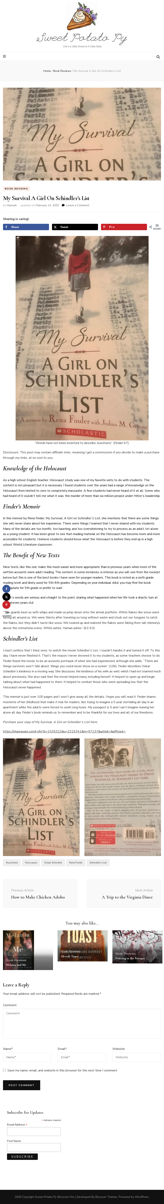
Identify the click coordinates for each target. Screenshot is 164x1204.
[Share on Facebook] (6, 589)
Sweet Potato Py (45, 1197)
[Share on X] (6, 597)
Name (8, 1049)
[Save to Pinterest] (6, 605)
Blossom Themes (106, 1197)
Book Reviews (16, 188)
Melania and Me (16, 965)
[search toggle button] (158, 57)
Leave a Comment (77, 205)
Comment (10, 1005)
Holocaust (31, 862)
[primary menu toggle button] (5, 56)
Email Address (17, 1125)
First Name (14, 1141)
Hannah (12, 205)
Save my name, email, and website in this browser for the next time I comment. (62, 1070)
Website (118, 1049)
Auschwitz (12, 862)
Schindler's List (98, 862)
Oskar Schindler (53, 862)
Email (62, 1049)
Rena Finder (75, 862)
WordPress (142, 1197)
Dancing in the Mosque (130, 958)
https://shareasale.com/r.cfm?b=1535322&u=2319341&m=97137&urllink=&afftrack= (64, 731)
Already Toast (69, 956)
